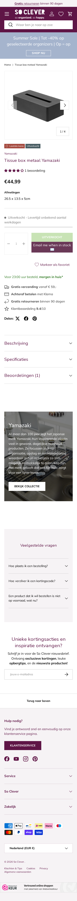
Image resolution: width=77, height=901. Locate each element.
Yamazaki (10, 153)
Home (7, 65)
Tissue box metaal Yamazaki (31, 65)
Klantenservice (23, 745)
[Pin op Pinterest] (34, 318)
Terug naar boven (38, 700)
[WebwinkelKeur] (38, 887)
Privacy (44, 868)
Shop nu (38, 53)
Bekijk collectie (27, 486)
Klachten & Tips (13, 868)
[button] (70, 14)
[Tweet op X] (17, 318)
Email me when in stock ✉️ (52, 247)
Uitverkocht (52, 237)
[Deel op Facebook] (26, 318)
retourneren (27, 3)
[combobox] (38, 24)
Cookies (31, 868)
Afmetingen (12, 192)
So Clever (19, 861)
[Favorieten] (61, 14)
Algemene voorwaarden (17, 871)
